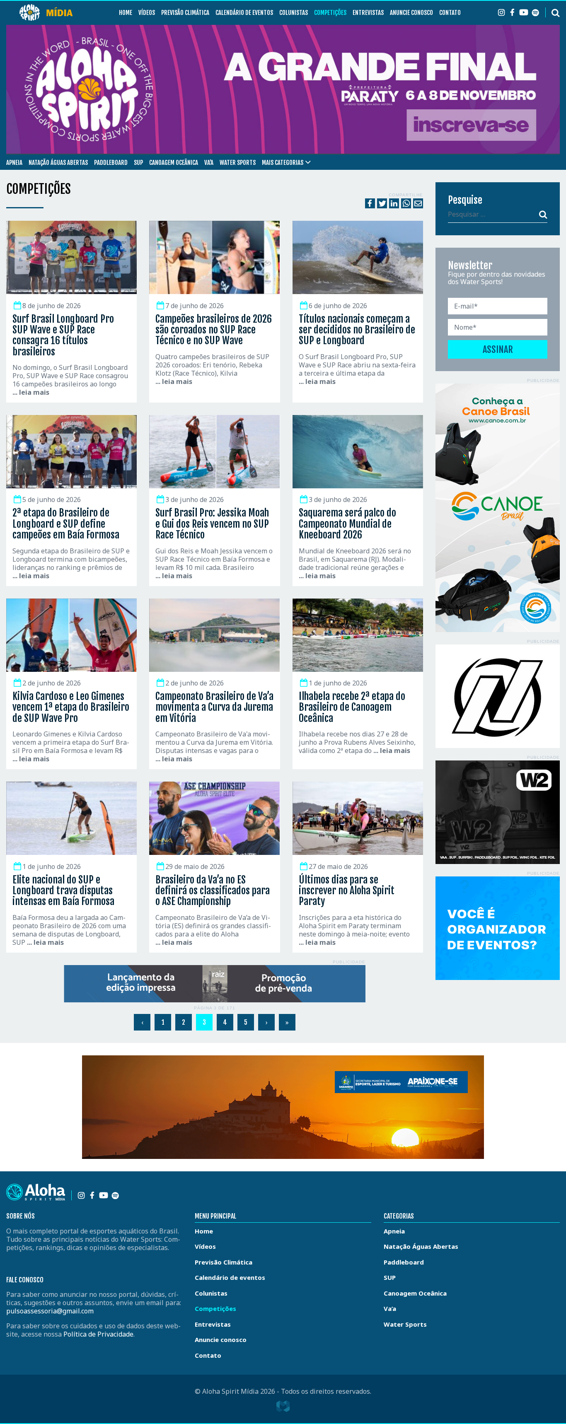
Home (125, 13)
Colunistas (293, 13)
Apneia (14, 163)
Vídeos (146, 13)
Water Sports (238, 163)
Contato (450, 13)
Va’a (208, 163)
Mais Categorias (282, 163)
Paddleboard (111, 163)
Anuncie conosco (411, 13)
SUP (138, 163)
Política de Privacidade (98, 1334)
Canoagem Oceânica (173, 163)
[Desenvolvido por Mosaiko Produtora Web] (283, 1406)
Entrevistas (368, 13)
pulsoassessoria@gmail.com (50, 1310)
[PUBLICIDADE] (214, 983)
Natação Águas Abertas (58, 163)
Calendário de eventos (244, 13)
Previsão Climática (185, 13)
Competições (330, 13)
